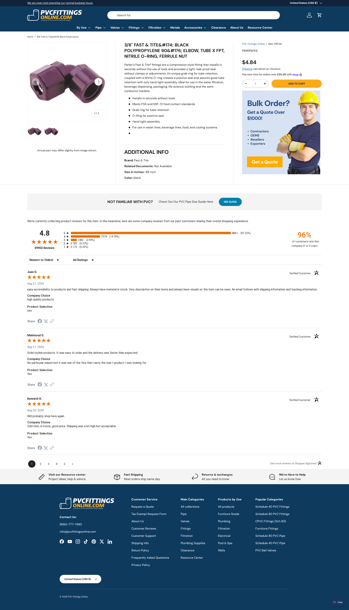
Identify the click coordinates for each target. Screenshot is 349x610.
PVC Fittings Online (253, 44)
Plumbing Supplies (193, 543)
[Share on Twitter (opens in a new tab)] (46, 321)
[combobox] (193, 15)
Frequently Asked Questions (150, 558)
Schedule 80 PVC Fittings (272, 514)
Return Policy (140, 550)
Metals (175, 27)
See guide (230, 201)
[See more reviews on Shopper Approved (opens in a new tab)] (52, 321)
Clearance (218, 27)
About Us (236, 27)
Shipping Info (140, 543)
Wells (221, 550)
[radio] (174, 233)
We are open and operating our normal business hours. (60, 3)
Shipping (247, 68)
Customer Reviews (143, 528)
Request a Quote (142, 507)
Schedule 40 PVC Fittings (272, 507)
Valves (115, 27)
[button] (320, 15)
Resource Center (260, 27)
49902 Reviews (48, 248)
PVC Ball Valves (265, 550)
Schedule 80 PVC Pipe (270, 536)
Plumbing (224, 521)
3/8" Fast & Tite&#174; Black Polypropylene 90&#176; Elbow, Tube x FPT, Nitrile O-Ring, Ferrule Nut (58, 37)
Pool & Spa (225, 543)
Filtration (155, 27)
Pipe (98, 27)
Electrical (224, 536)
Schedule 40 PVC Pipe (270, 543)
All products (226, 507)
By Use (82, 27)
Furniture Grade (228, 514)
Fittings (134, 27)
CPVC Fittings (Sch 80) (270, 521)
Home (30, 37)
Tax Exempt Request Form (148, 514)
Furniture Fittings (266, 528)
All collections (190, 507)
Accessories (193, 27)
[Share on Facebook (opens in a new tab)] (40, 321)
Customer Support (143, 536)
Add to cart (296, 83)
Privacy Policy (140, 565)
